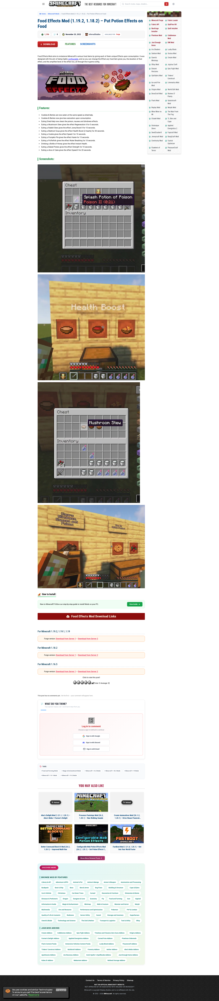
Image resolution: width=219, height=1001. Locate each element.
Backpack (45, 888)
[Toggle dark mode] (173, 4)
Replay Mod (155, 107)
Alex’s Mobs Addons (131, 949)
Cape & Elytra (134, 888)
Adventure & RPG (62, 882)
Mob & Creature (102, 904)
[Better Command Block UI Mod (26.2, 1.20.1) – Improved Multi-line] (55, 833)
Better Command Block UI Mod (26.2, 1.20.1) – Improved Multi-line (55, 848)
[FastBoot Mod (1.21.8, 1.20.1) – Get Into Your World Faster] (127, 833)
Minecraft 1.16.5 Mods (93, 771)
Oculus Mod (172, 53)
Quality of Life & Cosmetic (51, 915)
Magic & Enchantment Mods (72, 771)
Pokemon (114, 910)
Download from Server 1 (66, 639)
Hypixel (138, 899)
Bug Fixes (98, 888)
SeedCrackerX (156, 132)
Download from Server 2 (88, 639)
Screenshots (87, 44)
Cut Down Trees (77, 893)
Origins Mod (155, 89)
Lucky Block (172, 49)
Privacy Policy (118, 980)
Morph (137, 904)
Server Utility (85, 915)
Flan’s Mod (155, 100)
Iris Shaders (155, 49)
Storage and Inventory (115, 915)
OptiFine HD (172, 24)
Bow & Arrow (84, 888)
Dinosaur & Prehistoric (50, 899)
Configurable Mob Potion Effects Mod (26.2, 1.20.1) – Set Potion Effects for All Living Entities (91, 848)
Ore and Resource (65, 910)
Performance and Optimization (91, 910)
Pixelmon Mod (156, 35)
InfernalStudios (94, 34)
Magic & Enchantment (70, 904)
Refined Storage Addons (116, 960)
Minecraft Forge (157, 20)
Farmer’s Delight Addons (50, 938)
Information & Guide (49, 904)
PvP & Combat (132, 910)
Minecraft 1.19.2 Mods (69, 775)
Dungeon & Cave (79, 899)
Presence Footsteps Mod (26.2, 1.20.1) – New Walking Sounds (91, 816)
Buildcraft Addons (74, 949)
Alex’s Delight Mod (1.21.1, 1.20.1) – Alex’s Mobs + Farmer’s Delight (55, 816)
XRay (138, 921)
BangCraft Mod (173, 136)
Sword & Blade (47, 921)
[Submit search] (166, 4)
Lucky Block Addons (106, 944)
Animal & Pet (77, 882)
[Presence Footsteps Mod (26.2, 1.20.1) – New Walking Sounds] (91, 802)
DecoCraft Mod (156, 93)
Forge (118, 34)
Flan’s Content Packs (49, 944)
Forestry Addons (94, 949)
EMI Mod (171, 42)
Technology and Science (67, 921)
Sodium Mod (156, 53)
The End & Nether (87, 921)
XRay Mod (155, 64)
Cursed (92, 893)
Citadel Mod (155, 118)
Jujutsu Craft (172, 64)
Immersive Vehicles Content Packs (77, 944)
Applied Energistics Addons (79, 938)
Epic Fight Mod (173, 69)
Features (70, 44)
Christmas (61, 893)
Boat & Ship (59, 888)
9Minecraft (108, 994)
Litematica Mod (173, 82)
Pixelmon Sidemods (129, 938)
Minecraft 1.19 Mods (132, 771)
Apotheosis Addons (49, 955)
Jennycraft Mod (157, 136)
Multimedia (46, 910)
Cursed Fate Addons (105, 938)
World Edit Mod (173, 89)
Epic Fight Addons (83, 933)
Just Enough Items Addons (128, 955)
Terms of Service (103, 980)
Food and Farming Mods (50, 771)
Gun (128, 899)
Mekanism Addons (80, 960)
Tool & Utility (125, 921)
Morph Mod (172, 107)
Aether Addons (112, 949)
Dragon (65, 899)
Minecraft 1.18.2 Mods (113, 771)
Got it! (61, 990)
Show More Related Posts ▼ (91, 858)
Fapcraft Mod (172, 132)
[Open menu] (43, 4)
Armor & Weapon (110, 882)
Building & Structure (116, 888)
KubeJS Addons (47, 960)
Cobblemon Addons (64, 933)
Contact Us (90, 980)
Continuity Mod (157, 141)
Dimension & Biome (132, 893)
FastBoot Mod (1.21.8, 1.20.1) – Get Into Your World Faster (127, 848)
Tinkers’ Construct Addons (51, 949)
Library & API (46, 882)
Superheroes (134, 915)
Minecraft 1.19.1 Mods (49, 775)
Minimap (87, 904)
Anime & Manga (93, 882)
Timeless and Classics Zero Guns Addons (109, 933)
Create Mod (172, 57)
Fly (103, 899)
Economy (93, 899)
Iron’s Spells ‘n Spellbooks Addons (98, 955)
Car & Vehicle (46, 893)
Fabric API (155, 24)
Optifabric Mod (156, 75)
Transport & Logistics (107, 921)
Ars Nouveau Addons (70, 955)
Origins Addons (135, 933)
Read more (34, 995)
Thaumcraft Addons (130, 944)
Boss (71, 888)
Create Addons (47, 933)
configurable (73, 59)
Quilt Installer (173, 28)
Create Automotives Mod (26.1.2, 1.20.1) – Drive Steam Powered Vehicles (127, 816)
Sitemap (130, 980)
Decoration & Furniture (110, 893)
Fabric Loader (173, 20)
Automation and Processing (131, 882)
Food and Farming (115, 899)
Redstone (70, 915)
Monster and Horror (122, 904)
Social (98, 915)
